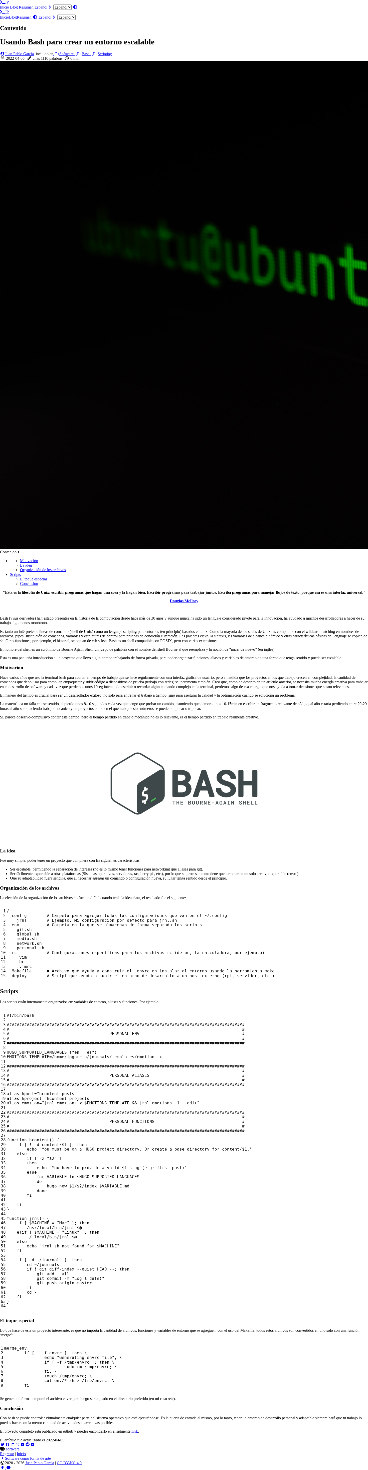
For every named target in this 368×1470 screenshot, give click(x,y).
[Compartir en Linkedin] (12, 1444)
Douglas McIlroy (184, 601)
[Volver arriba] (3, 1467)
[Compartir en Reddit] (27, 1444)
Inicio (5, 7)
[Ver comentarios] (8, 1467)
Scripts (15, 574)
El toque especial (33, 579)
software (13, 1449)
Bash (86, 54)
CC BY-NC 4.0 (69, 1463)
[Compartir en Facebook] (7, 1444)
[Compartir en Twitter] (2, 1444)
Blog (14, 7)
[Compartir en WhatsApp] (17, 1444)
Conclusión (29, 583)
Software (67, 54)
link (134, 1431)
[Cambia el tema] (75, 7)
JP (7, 2)
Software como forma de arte (28, 1458)
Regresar (7, 1454)
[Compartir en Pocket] (32, 1444)
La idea (26, 565)
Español (41, 7)
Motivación (29, 561)
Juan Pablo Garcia (19, 54)
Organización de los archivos (43, 570)
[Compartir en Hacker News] (22, 1444)
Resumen (27, 7)
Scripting (105, 54)
